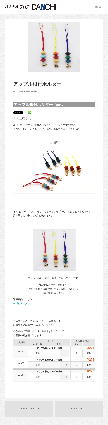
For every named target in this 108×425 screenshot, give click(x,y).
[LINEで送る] (29, 112)
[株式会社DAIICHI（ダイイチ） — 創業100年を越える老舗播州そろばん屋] (40, 7)
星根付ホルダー (21, 303)
